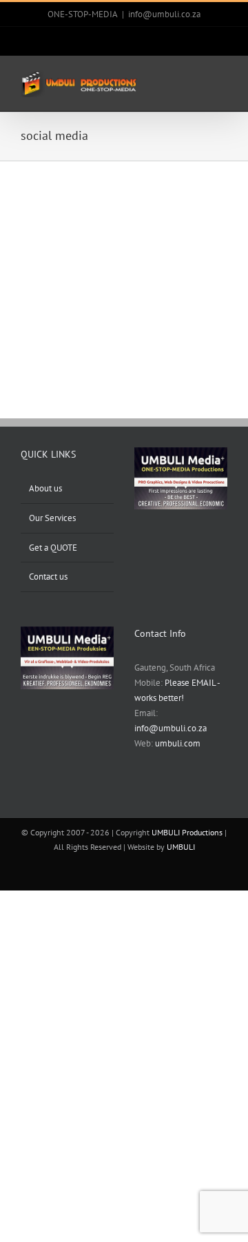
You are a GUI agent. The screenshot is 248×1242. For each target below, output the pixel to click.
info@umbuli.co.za (164, 14)
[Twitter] (156, 792)
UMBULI (181, 847)
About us (45, 488)
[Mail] (192, 792)
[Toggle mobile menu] (221, 80)
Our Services (52, 518)
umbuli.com (177, 743)
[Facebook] (138, 792)
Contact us (48, 576)
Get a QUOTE (53, 547)
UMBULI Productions (187, 832)
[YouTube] (174, 792)
